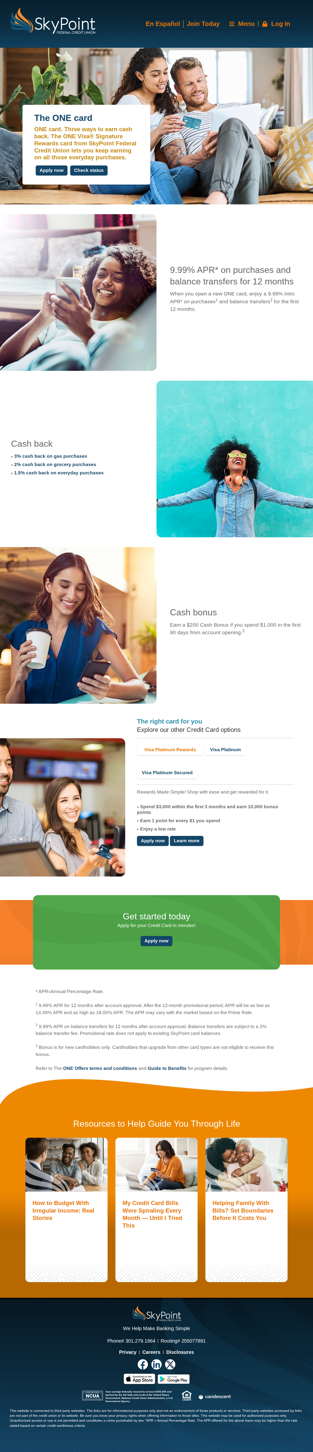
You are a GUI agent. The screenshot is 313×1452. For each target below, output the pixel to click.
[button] (259, 24)
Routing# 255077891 (183, 1341)
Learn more (187, 840)
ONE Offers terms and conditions (100, 1068)
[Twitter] (170, 1364)
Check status (89, 170)
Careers (151, 1352)
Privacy (127, 1352)
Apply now (52, 170)
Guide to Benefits (167, 1068)
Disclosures (180, 1352)
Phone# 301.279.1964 (131, 1341)
